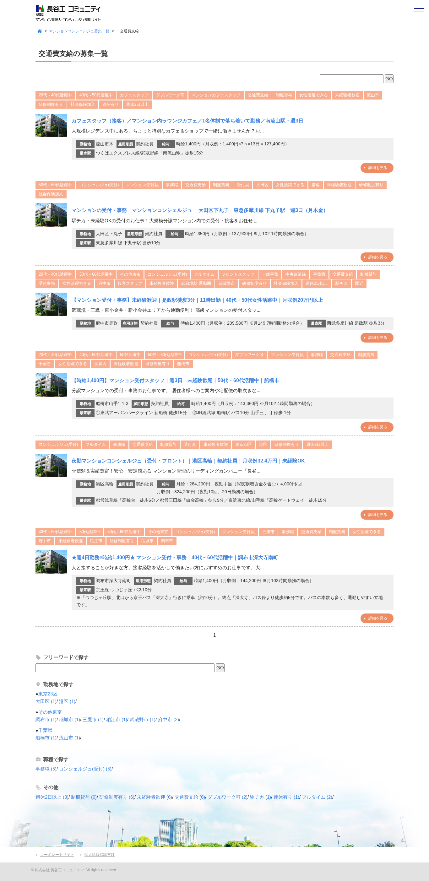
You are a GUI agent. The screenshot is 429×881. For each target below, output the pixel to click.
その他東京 (130, 274)
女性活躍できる (313, 95)
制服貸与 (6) (84, 797)
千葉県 (45, 363)
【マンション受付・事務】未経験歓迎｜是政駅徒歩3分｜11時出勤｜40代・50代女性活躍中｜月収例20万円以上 (197, 300)
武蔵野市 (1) (142, 719)
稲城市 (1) (69, 719)
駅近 (359, 283)
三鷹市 (268, 531)
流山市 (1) (69, 737)
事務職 (172, 184)
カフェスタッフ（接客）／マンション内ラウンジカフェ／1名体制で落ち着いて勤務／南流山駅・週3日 (187, 120)
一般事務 (270, 274)
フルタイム (204, 274)
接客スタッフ (130, 283)
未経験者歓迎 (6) (154, 797)
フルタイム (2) (317, 797)
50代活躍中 (130, 354)
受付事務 (47, 283)
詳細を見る (377, 167)
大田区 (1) (46, 701)
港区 (263, 444)
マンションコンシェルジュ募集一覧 (79, 31)
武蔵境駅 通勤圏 (196, 283)
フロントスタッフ (238, 274)
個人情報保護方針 (99, 854)
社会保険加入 (83, 104)
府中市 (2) (168, 719)
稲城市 (147, 540)
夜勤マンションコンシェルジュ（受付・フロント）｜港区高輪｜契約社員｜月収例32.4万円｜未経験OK (188, 460)
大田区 (262, 184)
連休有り (110, 104)
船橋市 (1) (46, 737)
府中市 (104, 283)
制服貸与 (284, 95)
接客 (316, 184)
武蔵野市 (227, 283)
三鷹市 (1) (93, 719)
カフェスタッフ (134, 95)
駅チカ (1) (260, 797)
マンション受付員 (142, 184)
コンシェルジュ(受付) (99, 184)
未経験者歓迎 (347, 95)
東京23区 (243, 444)
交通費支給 (258, 95)
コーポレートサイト (57, 854)
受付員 (243, 184)
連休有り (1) (286, 797)
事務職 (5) (46, 768)
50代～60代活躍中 (55, 184)
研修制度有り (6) (116, 797)
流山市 (373, 95)
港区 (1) (67, 701)
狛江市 (96, 540)
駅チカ (341, 283)
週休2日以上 (137, 104)
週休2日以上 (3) (51, 797)
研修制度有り (51, 104)
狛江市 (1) (116, 719)
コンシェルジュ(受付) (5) (85, 768)
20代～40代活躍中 (55, 95)
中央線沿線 (295, 274)
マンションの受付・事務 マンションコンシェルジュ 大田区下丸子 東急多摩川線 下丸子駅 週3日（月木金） (200, 210)
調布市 (167, 540)
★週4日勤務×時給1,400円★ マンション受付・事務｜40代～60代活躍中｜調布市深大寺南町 (177, 557)
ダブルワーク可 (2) (227, 797)
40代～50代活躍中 (96, 95)
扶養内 (100, 363)
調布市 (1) (46, 719)
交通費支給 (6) (190, 797)
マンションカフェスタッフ (216, 95)
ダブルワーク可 (170, 95)
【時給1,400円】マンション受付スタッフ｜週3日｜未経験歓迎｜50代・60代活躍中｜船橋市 (175, 380)
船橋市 (183, 363)
